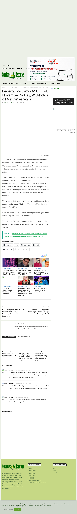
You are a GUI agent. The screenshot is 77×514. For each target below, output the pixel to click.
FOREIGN (18, 83)
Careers (43, 68)
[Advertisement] (19, 36)
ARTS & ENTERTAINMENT (37, 483)
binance (11, 370)
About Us (4, 68)
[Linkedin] (9, 1)
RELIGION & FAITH (35, 480)
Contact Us (12, 68)
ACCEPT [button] (17, 509)
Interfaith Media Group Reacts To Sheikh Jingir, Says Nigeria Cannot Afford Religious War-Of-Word (42, 356)
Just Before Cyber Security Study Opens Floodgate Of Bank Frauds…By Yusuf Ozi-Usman (25, 356)
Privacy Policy (21, 68)
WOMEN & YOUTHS (42, 83)
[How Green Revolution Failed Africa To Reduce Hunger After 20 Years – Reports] (9, 345)
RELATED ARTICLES (9, 337)
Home (3, 87)
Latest (49, 68)
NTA (54, 468)
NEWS (5, 83)
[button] (73, 83)
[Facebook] (3, 1)
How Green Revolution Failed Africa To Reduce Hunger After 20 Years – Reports (9, 354)
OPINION (32, 83)
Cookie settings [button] (8, 509)
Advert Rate (30, 68)
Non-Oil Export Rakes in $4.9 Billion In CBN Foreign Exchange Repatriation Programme (13, 313)
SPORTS (25, 83)
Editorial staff (8, 103)
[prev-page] (46, 337)
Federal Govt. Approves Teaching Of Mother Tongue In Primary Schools (38, 312)
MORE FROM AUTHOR (24, 337)
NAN (54, 470)
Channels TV (56, 472)
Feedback (37, 68)
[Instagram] (6, 1)
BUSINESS (11, 83)
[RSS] (12, 1)
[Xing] (15, 331)
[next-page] (48, 337)
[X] (15, 1)
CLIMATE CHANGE (55, 83)
